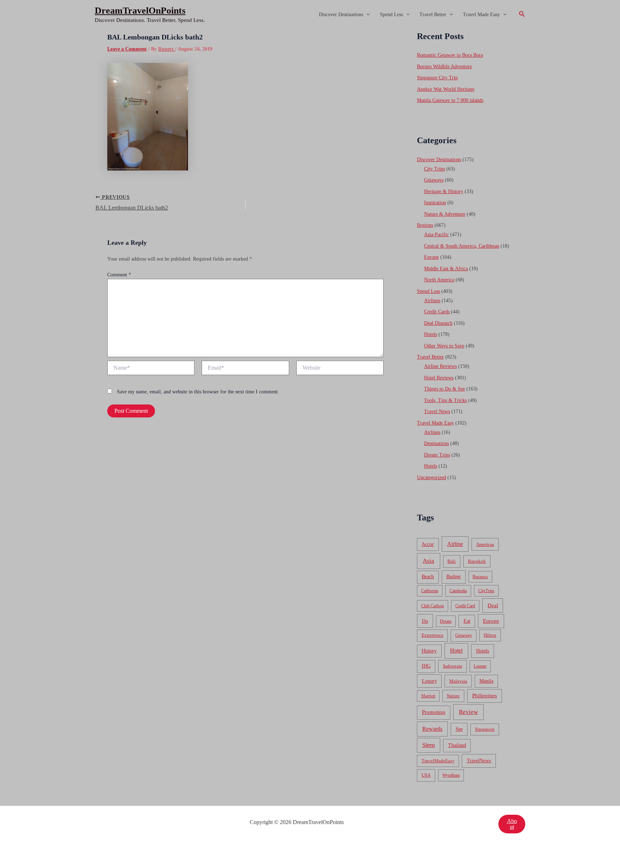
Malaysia (458, 681)
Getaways (433, 180)
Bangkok (477, 561)
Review (468, 711)
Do (425, 621)
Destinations (436, 443)
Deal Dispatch (438, 323)
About (512, 824)
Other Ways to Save (444, 346)
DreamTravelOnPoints (140, 10)
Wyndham (451, 775)
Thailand (457, 745)
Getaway (463, 635)
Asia (428, 560)
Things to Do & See (444, 389)
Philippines (484, 695)
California (429, 590)
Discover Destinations (341, 14)
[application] (366, 14)
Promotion (433, 712)
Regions (425, 225)
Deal (493, 605)
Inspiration (435, 202)
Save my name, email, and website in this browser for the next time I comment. (198, 391)
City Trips (434, 169)
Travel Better (432, 14)
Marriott (428, 695)
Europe (431, 257)
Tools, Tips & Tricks (445, 400)
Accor (428, 544)
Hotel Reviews (439, 377)
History (429, 651)
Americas (485, 544)
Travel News (437, 411)
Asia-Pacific (436, 234)
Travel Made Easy (481, 14)
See (459, 729)
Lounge (480, 666)
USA (426, 775)
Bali (451, 561)
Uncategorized (431, 477)
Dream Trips (437, 455)
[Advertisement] (310, 83)
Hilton (490, 635)
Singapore (485, 729)
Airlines (432, 300)
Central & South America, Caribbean (461, 246)
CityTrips (486, 590)
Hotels (430, 334)
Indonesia (452, 666)
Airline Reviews (440, 366)
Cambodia (458, 590)
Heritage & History (443, 191)
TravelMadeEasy (438, 760)
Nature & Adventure (444, 214)
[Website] (340, 369)
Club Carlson (432, 605)
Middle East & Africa (446, 268)
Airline (455, 544)
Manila (486, 681)
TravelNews (479, 760)
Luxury (429, 681)
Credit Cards (437, 311)
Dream (445, 621)
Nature (453, 695)
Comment (119, 274)
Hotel (456, 650)
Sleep (428, 745)
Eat (467, 621)
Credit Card (465, 605)
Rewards (432, 729)
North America (439, 279)
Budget (453, 576)
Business (480, 576)
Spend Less (391, 14)
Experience (432, 635)
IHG (426, 666)
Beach (428, 576)
